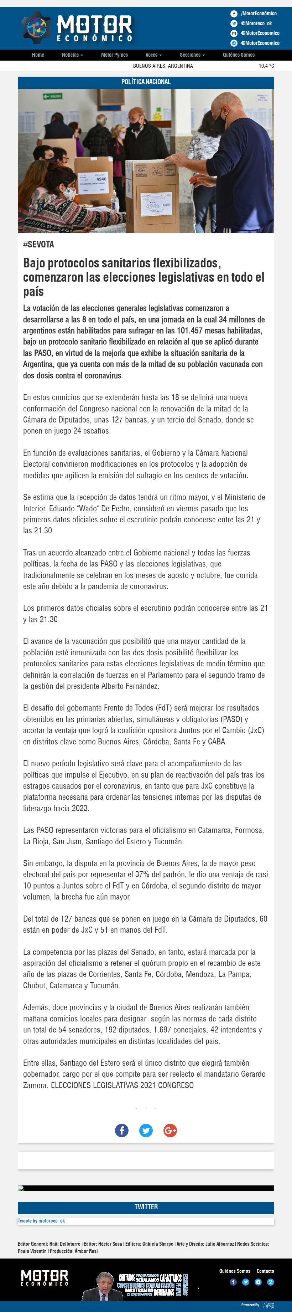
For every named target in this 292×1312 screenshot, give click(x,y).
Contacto (265, 1271)
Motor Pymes (114, 55)
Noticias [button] (71, 55)
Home (38, 55)
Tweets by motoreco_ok (41, 1221)
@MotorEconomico (260, 33)
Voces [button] (152, 55)
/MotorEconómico (259, 13)
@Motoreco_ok (256, 23)
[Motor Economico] (79, 29)
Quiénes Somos (239, 55)
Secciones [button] (191, 55)
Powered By (250, 1305)
